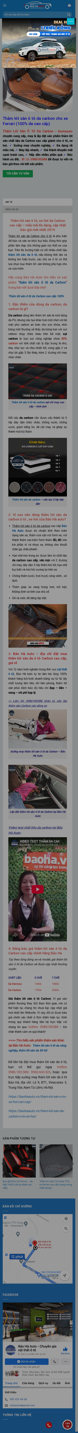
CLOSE (70, 21)
